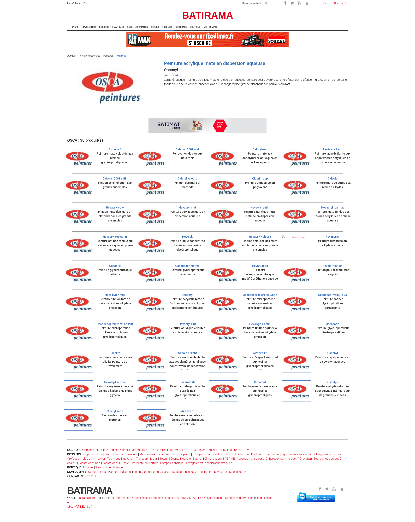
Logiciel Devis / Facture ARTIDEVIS (229, 450)
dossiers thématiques (218, 463)
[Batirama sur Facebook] (285, 3)
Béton (163, 458)
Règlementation (93, 454)
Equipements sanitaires (296, 454)
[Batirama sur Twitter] (292, 3)
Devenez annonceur (184, 471)
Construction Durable (115, 463)
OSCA (174, 75)
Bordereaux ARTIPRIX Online (148, 450)
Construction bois (89, 463)
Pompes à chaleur (171, 463)
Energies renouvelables (207, 454)
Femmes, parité (180, 454)
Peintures (108, 55)
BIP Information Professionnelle (131, 497)
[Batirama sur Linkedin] (306, 3)
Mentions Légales (164, 497)
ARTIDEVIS (184, 497)
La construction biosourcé (121, 454)
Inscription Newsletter (213, 471)
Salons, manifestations (327, 454)
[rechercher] (266, 2)
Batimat (197, 458)
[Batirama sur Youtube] (299, 3)
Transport (142, 458)
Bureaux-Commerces (282, 458)
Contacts (90, 476)
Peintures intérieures (89, 55)
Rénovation (305, 458)
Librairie (88, 467)
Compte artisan (97, 471)
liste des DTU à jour (95, 450)
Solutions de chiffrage (109, 467)
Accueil (71, 55)
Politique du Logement (265, 454)
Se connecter (237, 471)
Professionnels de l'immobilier (86, 458)
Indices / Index (119, 450)
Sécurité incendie (180, 458)
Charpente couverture (144, 463)
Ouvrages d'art (194, 463)
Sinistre (228, 454)
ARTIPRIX (199, 497)
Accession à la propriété (252, 458)
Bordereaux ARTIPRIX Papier (186, 450)
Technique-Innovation (120, 458)
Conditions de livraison (239, 497)
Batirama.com (86, 497)
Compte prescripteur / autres (151, 471)
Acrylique (121, 55)
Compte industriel (120, 471)
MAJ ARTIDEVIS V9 (79, 506)
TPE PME (229, 458)
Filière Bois (242, 454)
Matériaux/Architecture (154, 454)
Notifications (215, 497)
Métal (153, 458)
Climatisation (212, 458)
